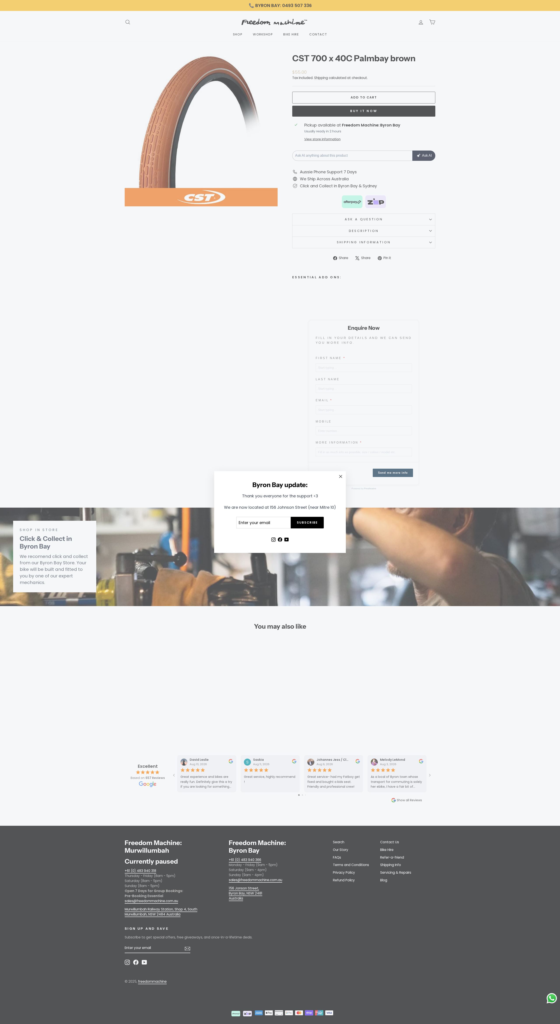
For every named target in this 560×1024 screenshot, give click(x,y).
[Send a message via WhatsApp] (552, 998)
